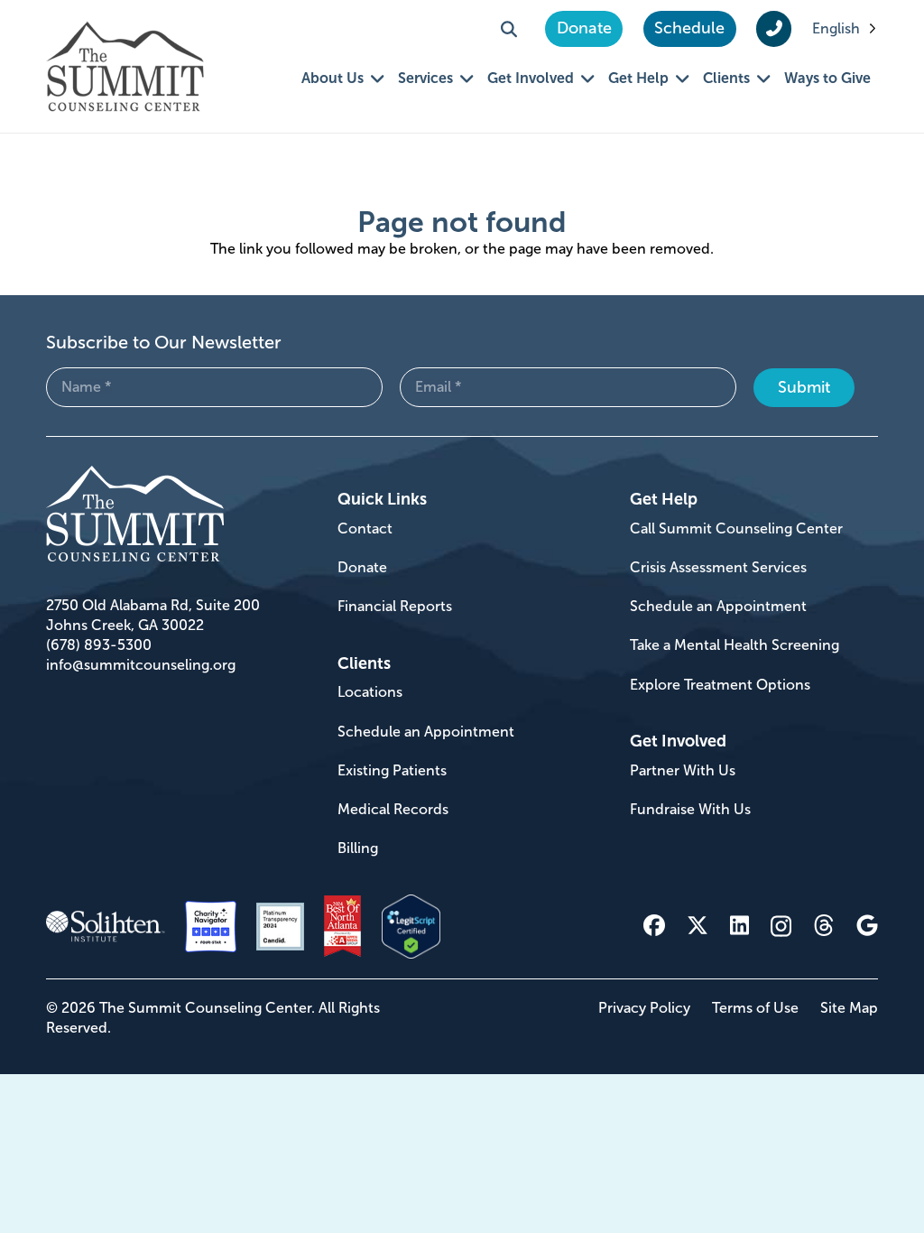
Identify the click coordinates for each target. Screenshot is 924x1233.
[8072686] (411, 927)
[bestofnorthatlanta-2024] (342, 926)
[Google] (867, 925)
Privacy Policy (644, 1007)
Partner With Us (682, 770)
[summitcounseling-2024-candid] (280, 926)
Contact (365, 528)
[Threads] (824, 925)
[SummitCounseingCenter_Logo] (125, 66)
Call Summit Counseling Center (736, 528)
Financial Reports (394, 606)
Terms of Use (755, 1007)
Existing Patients (392, 770)
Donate (362, 567)
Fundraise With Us (690, 809)
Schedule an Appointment (425, 731)
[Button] (773, 29)
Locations (369, 692)
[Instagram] (781, 926)
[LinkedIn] (739, 925)
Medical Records (392, 809)
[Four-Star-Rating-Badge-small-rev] (210, 926)
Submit (804, 387)
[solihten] (105, 927)
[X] (697, 925)
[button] (509, 29)
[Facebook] (654, 925)
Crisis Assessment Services (718, 567)
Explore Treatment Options (720, 684)
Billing (357, 848)
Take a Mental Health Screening (734, 645)
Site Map (849, 1007)
